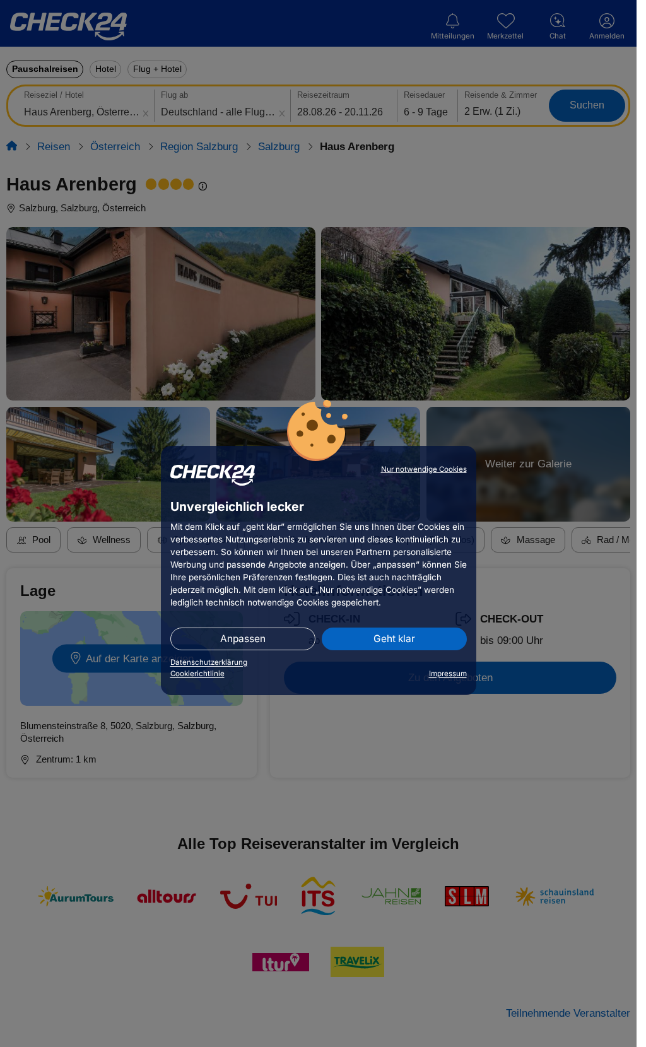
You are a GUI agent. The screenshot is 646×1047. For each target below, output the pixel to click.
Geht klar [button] (394, 639)
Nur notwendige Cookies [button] (424, 469)
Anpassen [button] (243, 639)
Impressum (448, 673)
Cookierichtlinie (197, 673)
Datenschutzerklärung (208, 662)
